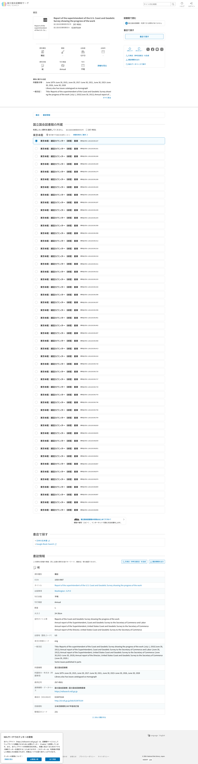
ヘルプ (182, 6)
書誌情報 (46, 115)
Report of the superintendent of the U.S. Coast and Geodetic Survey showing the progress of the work (98, 585)
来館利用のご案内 (79, 135)
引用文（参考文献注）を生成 (138, 55)
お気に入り (130, 50)
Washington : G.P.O (63, 590)
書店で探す (144, 36)
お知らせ (73, 756)
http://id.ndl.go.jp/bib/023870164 (69, 700)
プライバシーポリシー (87, 756)
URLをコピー (139, 50)
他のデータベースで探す (137, 64)
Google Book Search (45, 544)
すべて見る (107, 97)
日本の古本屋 (42, 540)
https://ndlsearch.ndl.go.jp (66, 691)
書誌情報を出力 (133, 59)
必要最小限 (34, 759)
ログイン (191, 6)
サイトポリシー (103, 756)
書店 (37, 115)
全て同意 (52, 759)
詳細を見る (102, 65)
